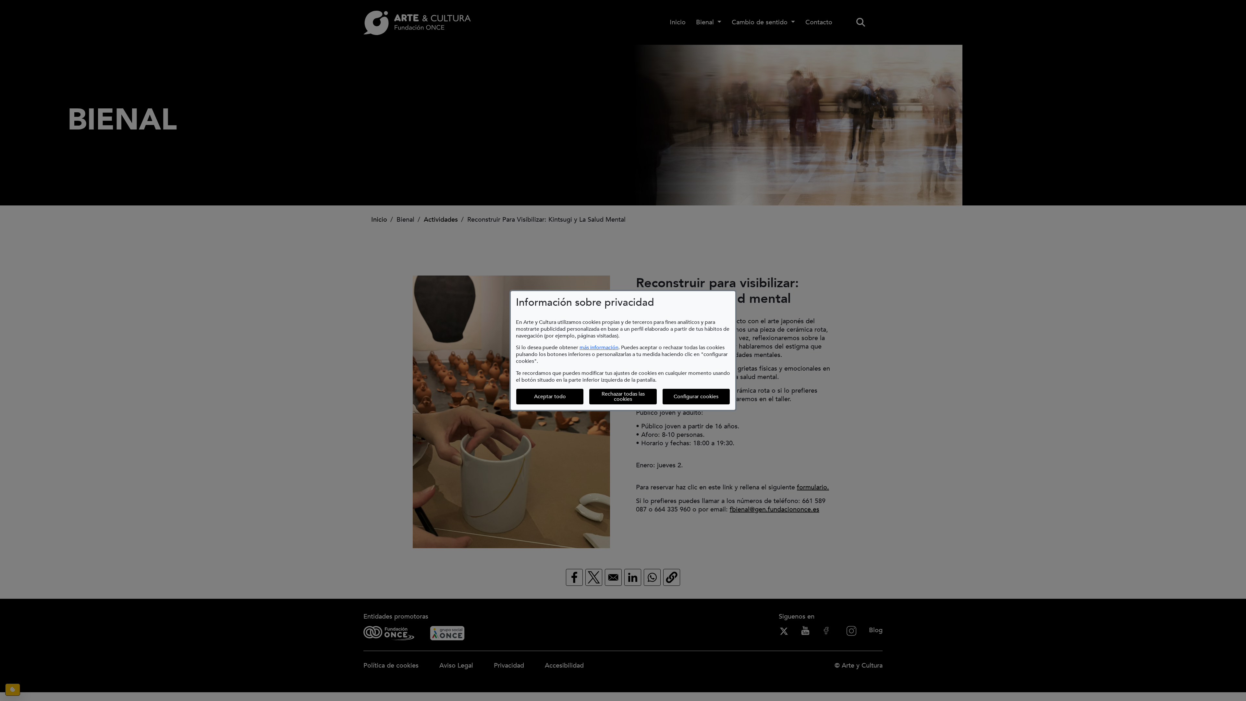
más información (599, 347)
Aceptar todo (550, 396)
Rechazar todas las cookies (623, 396)
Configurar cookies (702, 396)
